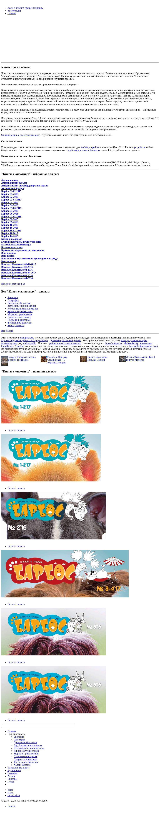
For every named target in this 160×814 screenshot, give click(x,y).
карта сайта (14, 795)
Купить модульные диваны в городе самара (24, 340)
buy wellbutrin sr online (140, 346)
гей (156, 346)
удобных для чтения (78, 150)
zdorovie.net (146, 343)
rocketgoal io (29, 343)
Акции (11, 776)
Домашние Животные (19, 303)
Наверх (11, 806)
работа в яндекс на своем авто (65, 343)
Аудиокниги (14, 770)
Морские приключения (20, 314)
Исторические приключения (23, 308)
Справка (12, 779)
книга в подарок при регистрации (25, 8)
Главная (12, 731)
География (13, 300)
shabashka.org (131, 343)
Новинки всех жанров (13, 284)
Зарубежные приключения (22, 305)
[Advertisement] (56, 39)
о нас (10, 789)
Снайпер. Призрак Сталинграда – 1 (57, 358)
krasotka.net (7, 346)
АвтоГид (19, 346)
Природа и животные (19, 320)
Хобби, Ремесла (16, 325)
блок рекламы (27, 337)
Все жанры (7, 330)
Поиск (11, 781)
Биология (13, 297)
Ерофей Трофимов (18, 359)
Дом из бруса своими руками (65, 340)
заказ (10, 792)
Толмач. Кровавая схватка (22, 357)
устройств (139, 147)
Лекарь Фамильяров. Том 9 (140, 357)
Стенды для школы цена (134, 340)
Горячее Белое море (97, 357)
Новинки (12, 773)
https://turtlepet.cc (113, 343)
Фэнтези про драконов (20, 322)
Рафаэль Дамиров (56, 362)
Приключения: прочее (19, 317)
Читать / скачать (16, 430)
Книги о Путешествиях (20, 311)
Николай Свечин (96, 359)
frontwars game (9, 343)
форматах (95, 150)
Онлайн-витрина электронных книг (20, 135)
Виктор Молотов (135, 359)
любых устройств (90, 147)
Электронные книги (18, 767)
